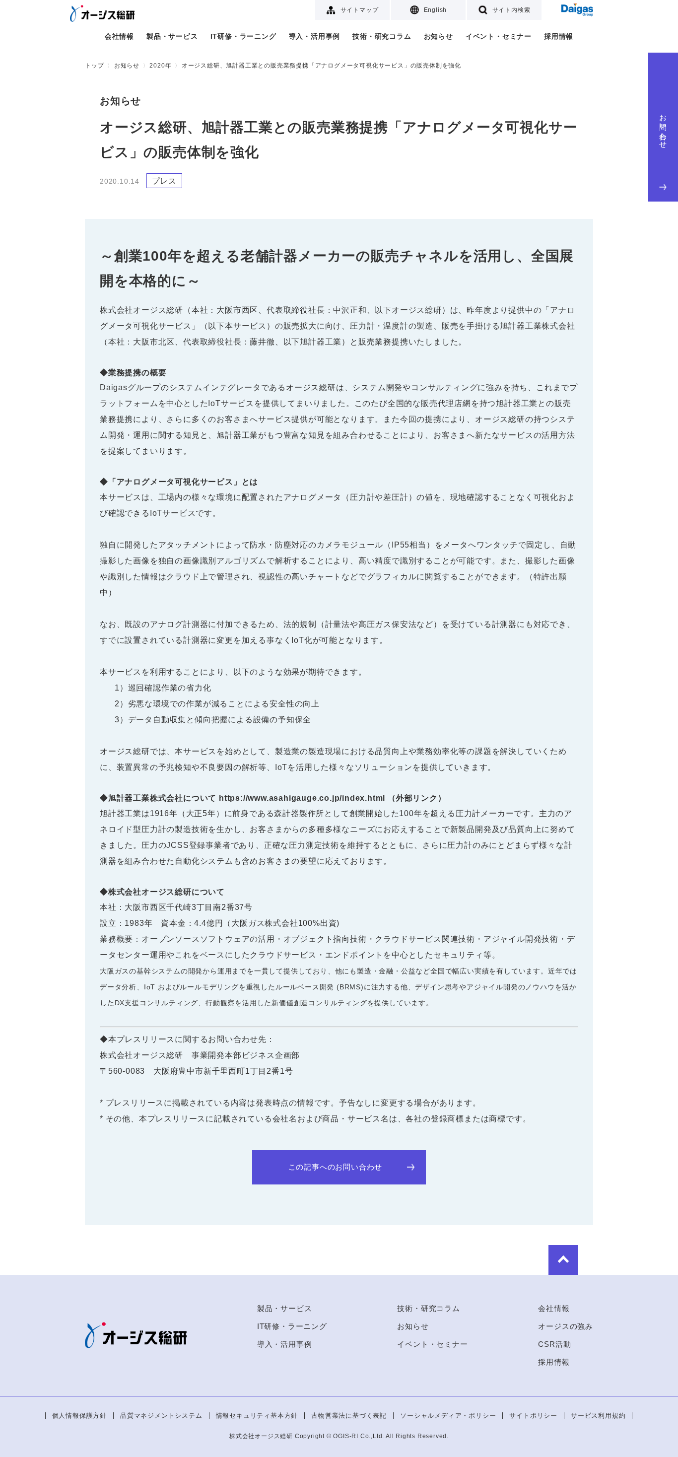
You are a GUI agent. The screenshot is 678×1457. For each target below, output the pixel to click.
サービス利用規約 (598, 1415)
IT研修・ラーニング (243, 36)
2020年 (160, 65)
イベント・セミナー (499, 36)
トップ (94, 65)
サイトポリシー (533, 1415)
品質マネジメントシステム (161, 1415)
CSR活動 (554, 1344)
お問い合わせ (663, 127)
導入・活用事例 (314, 36)
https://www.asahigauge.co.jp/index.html (302, 798)
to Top (563, 1260)
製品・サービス (172, 36)
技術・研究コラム (381, 36)
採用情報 (558, 36)
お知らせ (438, 36)
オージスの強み (565, 1326)
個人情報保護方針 (79, 1415)
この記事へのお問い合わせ (335, 1167)
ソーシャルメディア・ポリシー (448, 1415)
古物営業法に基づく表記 (349, 1415)
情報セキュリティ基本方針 (257, 1415)
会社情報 (119, 36)
